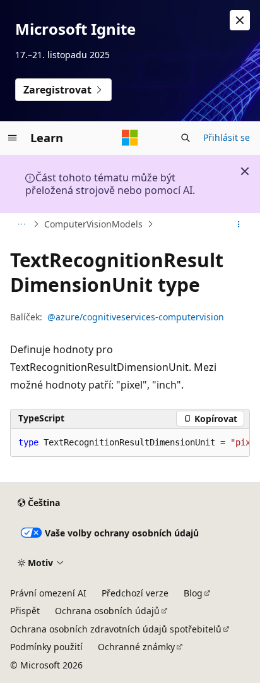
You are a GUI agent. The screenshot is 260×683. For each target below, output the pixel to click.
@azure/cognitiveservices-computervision (135, 317)
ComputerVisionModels (93, 224)
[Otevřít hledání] (185, 137)
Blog (193, 593)
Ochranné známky (136, 647)
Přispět (25, 611)
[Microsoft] (130, 138)
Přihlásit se (226, 137)
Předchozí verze (135, 593)
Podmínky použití (46, 647)
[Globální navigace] (12, 137)
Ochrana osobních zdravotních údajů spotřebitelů (116, 629)
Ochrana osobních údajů (107, 611)
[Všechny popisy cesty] (21, 224)
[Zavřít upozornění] (240, 20)
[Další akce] (239, 224)
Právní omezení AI (48, 593)
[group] (130, 443)
